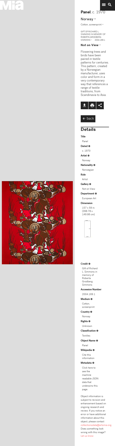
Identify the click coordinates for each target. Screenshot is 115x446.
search (110, 4)
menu (104, 4)
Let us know (87, 436)
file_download (84, 105)
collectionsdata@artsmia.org (96, 425)
